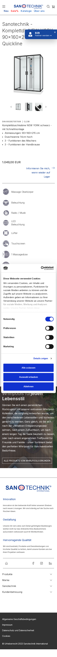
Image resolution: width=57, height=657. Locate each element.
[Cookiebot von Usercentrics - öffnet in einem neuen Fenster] (41, 268)
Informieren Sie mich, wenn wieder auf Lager (38, 172)
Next (45, 107)
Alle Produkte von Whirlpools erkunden (27, 460)
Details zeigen (40, 358)
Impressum (7, 625)
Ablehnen (28, 386)
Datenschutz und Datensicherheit (18, 630)
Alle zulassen (28, 367)
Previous (11, 107)
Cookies (6, 636)
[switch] (49, 328)
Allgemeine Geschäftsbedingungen (19, 619)
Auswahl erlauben (28, 377)
